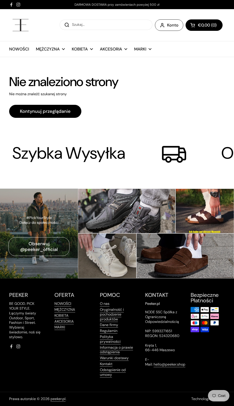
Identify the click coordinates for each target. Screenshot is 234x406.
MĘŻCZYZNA (64, 309)
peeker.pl (58, 398)
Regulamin (108, 330)
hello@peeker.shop (169, 364)
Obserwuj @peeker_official (39, 246)
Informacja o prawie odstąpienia (116, 350)
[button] (204, 25)
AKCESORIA (64, 321)
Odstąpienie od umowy (113, 372)
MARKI (59, 327)
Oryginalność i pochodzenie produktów (112, 314)
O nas (104, 303)
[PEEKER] (20, 25)
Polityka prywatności (110, 339)
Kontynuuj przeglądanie (45, 111)
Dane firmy (109, 324)
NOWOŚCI (62, 303)
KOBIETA (61, 315)
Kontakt (106, 363)
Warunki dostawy (114, 358)
